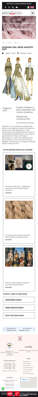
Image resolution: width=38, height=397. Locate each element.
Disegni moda (14, 23)
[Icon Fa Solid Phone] (13, 7)
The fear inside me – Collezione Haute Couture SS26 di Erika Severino (17, 188)
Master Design (27, 365)
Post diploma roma (14, 315)
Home (5, 23)
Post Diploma (26, 361)
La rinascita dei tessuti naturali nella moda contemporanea (17, 236)
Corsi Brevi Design (28, 369)
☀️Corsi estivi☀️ (27, 371)
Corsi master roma (14, 308)
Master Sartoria (27, 363)
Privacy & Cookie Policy (29, 394)
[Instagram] (9, 7)
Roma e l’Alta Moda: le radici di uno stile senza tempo (17, 284)
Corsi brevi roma (13, 300)
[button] (3, 42)
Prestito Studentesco (28, 373)
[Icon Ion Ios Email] (17, 7)
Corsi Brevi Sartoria (28, 367)
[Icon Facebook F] (5, 7)
